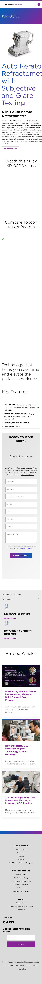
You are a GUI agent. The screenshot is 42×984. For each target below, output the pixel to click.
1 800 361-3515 (28, 472)
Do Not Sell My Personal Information (21, 906)
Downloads (7, 599)
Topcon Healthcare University (21, 881)
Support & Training (21, 871)
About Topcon (21, 846)
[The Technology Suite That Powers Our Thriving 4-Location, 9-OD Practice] (21, 782)
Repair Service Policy (21, 878)
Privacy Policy (21, 903)
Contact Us (21, 853)
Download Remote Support (21, 891)
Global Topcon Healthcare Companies (21, 863)
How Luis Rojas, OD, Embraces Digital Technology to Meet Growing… (16, 750)
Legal (21, 899)
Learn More (10, 148)
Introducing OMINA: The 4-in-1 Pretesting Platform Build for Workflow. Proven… (20, 695)
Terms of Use (21, 909)
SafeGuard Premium (21, 884)
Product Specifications (12, 594)
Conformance (21, 888)
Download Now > (10, 618)
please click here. (27, 475)
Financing (21, 859)
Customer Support (21, 874)
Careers (21, 856)
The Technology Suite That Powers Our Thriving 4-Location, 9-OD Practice (20, 800)
